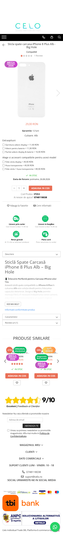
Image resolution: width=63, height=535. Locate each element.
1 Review (38, 55)
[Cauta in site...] (59, 37)
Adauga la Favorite (18, 205)
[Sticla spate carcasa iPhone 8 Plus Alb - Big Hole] (31, 89)
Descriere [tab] (9, 254)
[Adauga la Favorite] (17, 382)
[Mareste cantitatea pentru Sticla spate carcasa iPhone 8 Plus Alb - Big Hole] (23, 188)
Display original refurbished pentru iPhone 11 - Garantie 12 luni (17, 351)
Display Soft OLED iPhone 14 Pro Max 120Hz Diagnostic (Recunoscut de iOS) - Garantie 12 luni (46, 351)
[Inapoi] (2, 45)
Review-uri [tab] (11, 322)
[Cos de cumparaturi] (51, 37)
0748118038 (33, 472)
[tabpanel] (31, 89)
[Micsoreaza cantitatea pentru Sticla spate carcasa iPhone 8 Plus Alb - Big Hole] (14, 188)
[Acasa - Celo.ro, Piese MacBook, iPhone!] (31, 27)
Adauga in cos (40, 188)
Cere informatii (43, 205)
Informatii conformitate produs (20, 309)
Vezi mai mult (13, 304)
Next (58, 93)
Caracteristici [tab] (11, 316)
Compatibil (31, 51)
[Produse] (4, 38)
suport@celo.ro (33, 476)
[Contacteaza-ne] (43, 37)
